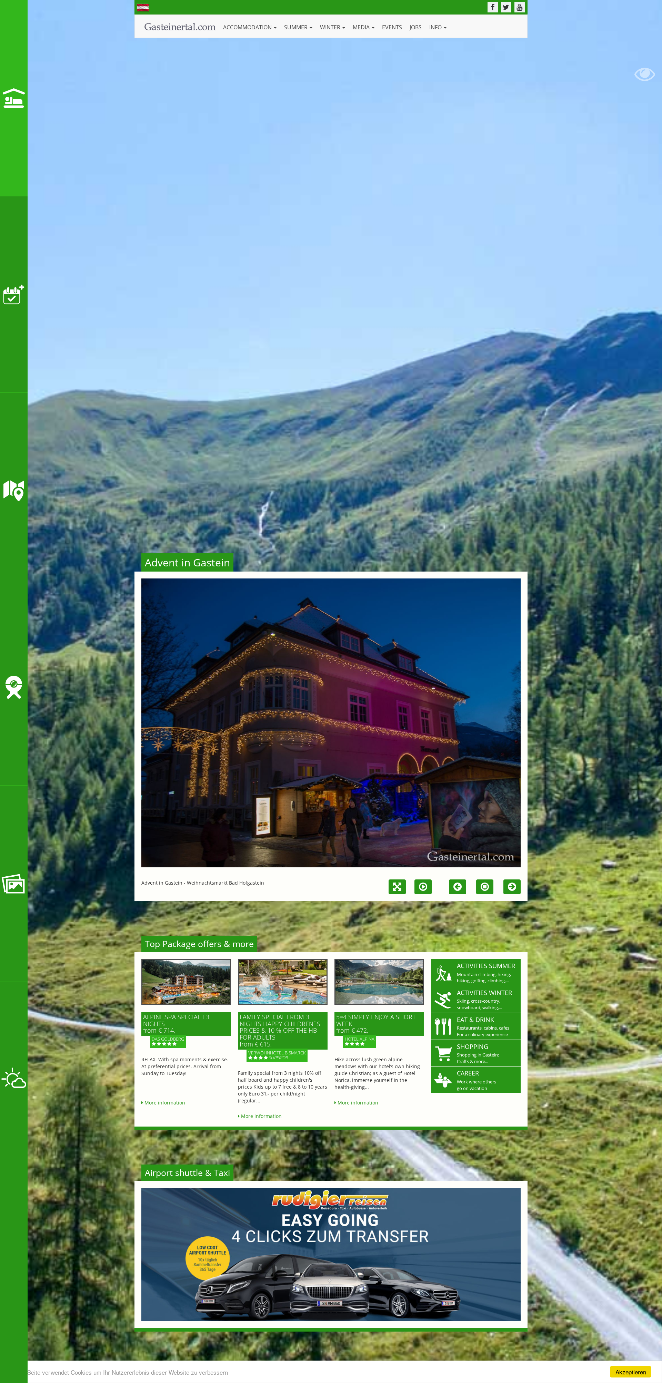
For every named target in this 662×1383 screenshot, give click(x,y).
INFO (436, 27)
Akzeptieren (630, 1371)
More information (164, 1102)
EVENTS (392, 27)
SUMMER (296, 27)
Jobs (416, 27)
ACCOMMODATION (248, 27)
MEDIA (362, 27)
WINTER (331, 27)
